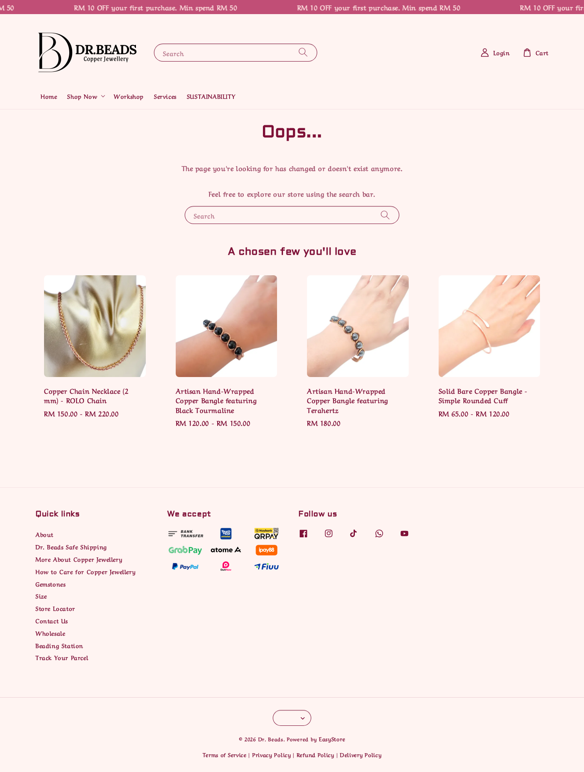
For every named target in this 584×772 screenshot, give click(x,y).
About (44, 534)
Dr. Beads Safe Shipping (71, 546)
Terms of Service (225, 754)
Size (41, 595)
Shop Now (82, 96)
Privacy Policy (271, 754)
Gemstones (50, 583)
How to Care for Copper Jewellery (85, 571)
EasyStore (332, 738)
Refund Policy (315, 754)
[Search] (303, 52)
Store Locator (55, 608)
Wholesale (50, 632)
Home (49, 95)
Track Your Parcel (61, 657)
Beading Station (59, 645)
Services (165, 95)
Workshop (129, 95)
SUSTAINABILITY (211, 95)
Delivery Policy (361, 754)
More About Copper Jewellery (78, 558)
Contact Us (51, 620)
